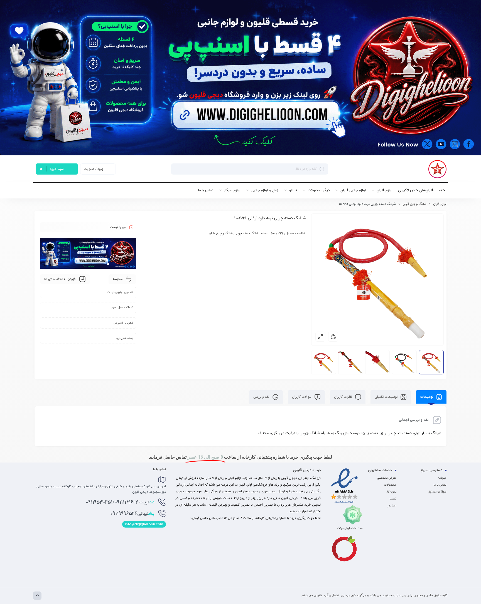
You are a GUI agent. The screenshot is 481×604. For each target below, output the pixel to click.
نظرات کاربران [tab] (343, 397)
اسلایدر (391, 505)
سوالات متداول (437, 491)
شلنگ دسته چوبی (246, 233)
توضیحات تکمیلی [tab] (386, 397)
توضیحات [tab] (427, 397)
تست (393, 498)
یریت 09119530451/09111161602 (120, 502)
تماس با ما (439, 485)
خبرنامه (442, 478)
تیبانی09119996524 (132, 514)
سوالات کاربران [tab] (302, 397)
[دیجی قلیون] (437, 169)
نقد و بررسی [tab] (261, 397)
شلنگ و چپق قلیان (414, 204)
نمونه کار (391, 491)
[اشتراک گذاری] (333, 337)
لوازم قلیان (439, 204)
